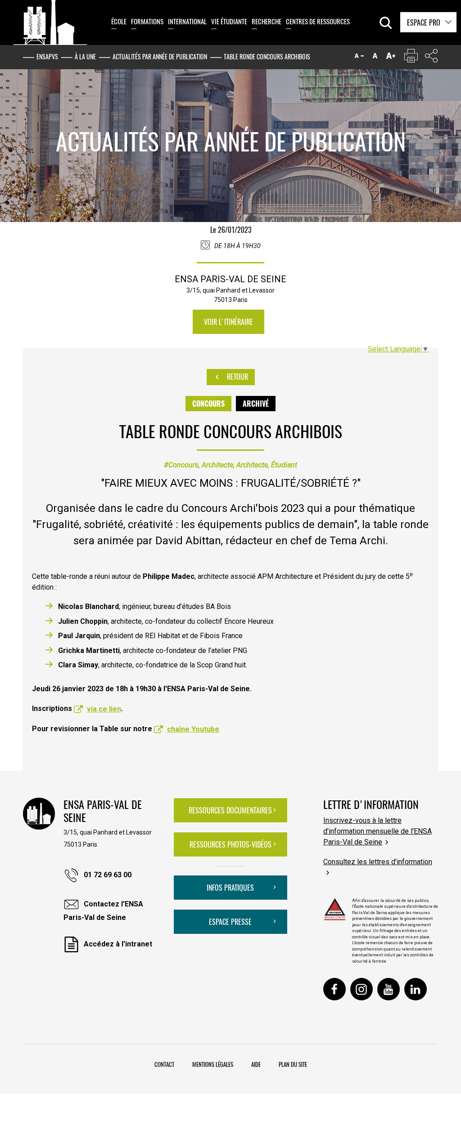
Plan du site (293, 1064)
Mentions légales (212, 1064)
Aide (256, 1064)
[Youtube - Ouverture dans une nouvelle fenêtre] (388, 989)
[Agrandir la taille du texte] (391, 58)
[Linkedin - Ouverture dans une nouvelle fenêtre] (415, 989)
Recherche (266, 21)
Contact (164, 1064)
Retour (236, 376)
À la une (85, 56)
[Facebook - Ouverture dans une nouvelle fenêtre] (334, 989)
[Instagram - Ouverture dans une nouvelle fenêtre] (361, 989)
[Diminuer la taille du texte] (359, 58)
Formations (147, 21)
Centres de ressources (318, 21)
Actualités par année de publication (160, 56)
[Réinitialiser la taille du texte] (375, 58)
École (119, 21)
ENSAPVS (47, 56)
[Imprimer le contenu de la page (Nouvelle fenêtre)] (411, 58)
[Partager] (431, 58)
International (187, 21)
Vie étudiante (229, 21)
